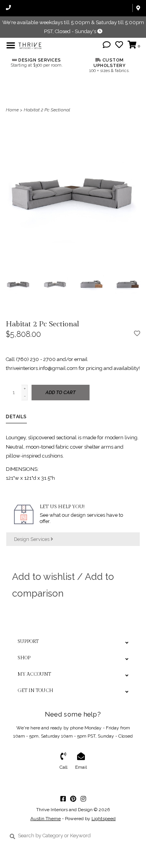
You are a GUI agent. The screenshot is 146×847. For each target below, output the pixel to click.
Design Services (32, 539)
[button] (107, 46)
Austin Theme (45, 818)
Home (12, 110)
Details (16, 416)
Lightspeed (103, 818)
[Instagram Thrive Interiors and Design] (83, 799)
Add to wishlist (43, 576)
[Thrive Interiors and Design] (30, 45)
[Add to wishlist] (137, 334)
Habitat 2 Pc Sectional (47, 110)
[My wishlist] (119, 46)
